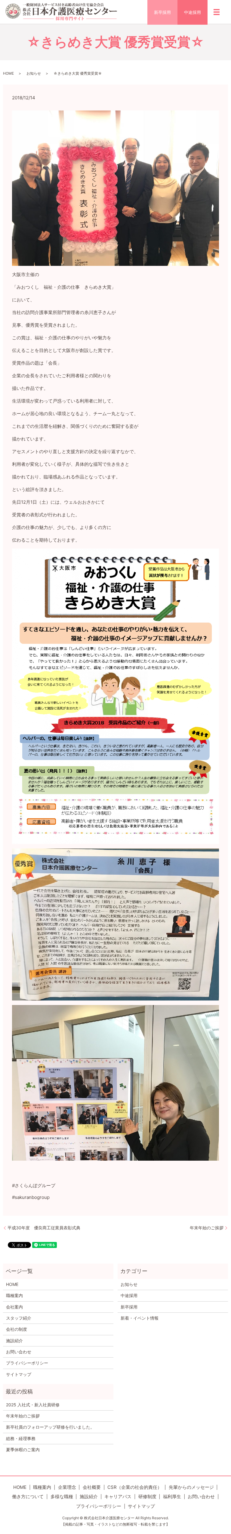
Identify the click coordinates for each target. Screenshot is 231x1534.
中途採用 (192, 12)
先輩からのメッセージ (191, 1487)
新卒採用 (162, 12)
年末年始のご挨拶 (206, 1227)
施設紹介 (14, 1340)
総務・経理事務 (20, 1438)
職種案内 (14, 1295)
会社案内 (14, 1306)
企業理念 (67, 1487)
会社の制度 (16, 1329)
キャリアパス (117, 1496)
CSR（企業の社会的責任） (134, 1487)
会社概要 (92, 1487)
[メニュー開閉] (217, 12)
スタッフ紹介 (18, 1318)
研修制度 (147, 1496)
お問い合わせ (18, 1351)
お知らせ (33, 73)
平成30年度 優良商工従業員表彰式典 (44, 1227)
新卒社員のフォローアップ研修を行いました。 (50, 1427)
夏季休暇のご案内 (23, 1449)
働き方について (28, 1496)
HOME (8, 73)
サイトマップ (18, 1374)
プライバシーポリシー (27, 1362)
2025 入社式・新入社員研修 (33, 1404)
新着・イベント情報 (140, 1318)
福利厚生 (172, 1496)
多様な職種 (62, 1496)
